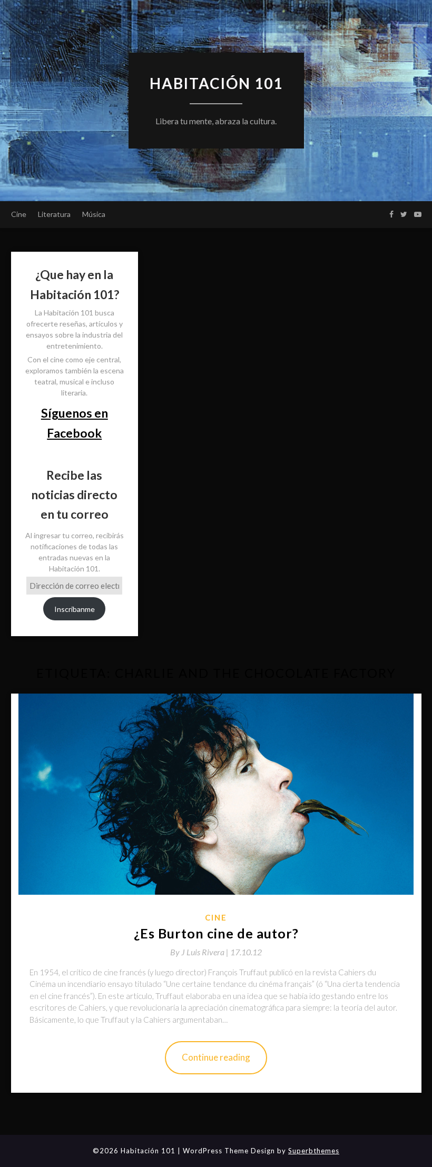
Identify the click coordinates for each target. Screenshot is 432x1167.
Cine (18, 214)
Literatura (54, 214)
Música (93, 214)
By (200, 952)
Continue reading (216, 1057)
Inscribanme (74, 609)
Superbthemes (313, 1150)
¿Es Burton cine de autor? (216, 933)
